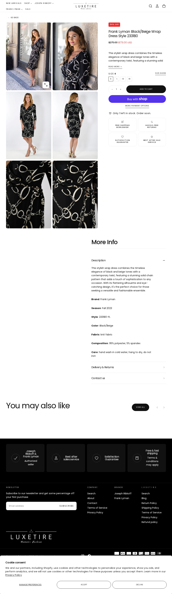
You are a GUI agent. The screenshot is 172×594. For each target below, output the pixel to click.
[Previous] (157, 407)
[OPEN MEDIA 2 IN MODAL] (46, 154)
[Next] (164, 407)
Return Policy (149, 503)
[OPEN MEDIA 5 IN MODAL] (92, 223)
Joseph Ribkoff (43, 3)
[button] (150, 6)
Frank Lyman (13, 9)
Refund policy (150, 522)
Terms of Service (97, 507)
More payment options (137, 106)
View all (140, 407)
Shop (27, 3)
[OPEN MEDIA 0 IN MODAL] (46, 85)
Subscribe (66, 505)
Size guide (160, 73)
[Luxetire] (31, 536)
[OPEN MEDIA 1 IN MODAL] (92, 85)
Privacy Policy (13, 575)
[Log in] (157, 6)
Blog (144, 498)
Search (91, 493)
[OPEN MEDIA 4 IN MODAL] (46, 223)
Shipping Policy (150, 507)
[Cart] (164, 6)
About (90, 498)
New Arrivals (14, 3)
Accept (84, 584)
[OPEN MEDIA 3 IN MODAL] (92, 154)
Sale (27, 9)
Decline (139, 584)
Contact (92, 503)
